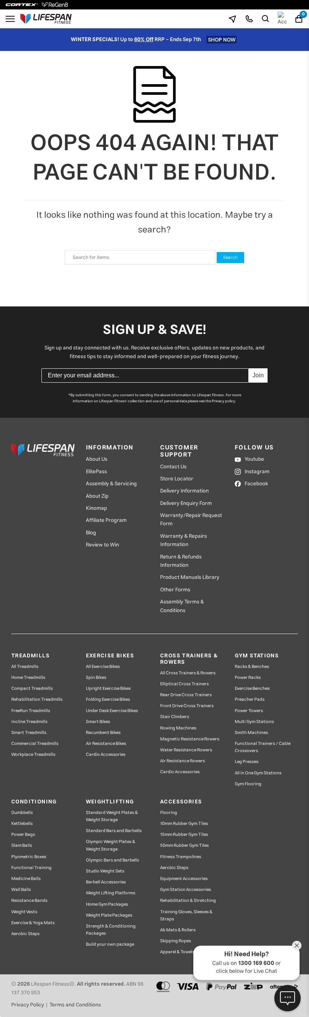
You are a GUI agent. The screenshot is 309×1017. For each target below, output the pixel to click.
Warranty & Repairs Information (183, 540)
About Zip (97, 496)
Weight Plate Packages (109, 915)
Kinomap (96, 508)
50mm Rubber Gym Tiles (184, 845)
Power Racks (248, 677)
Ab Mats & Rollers (178, 930)
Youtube (254, 459)
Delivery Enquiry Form (186, 503)
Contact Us (173, 467)
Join (258, 375)
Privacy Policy (27, 1005)
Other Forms (175, 590)
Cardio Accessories (105, 754)
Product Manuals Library (189, 577)
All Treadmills (24, 666)
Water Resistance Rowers (186, 750)
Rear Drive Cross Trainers (186, 695)
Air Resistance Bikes (106, 743)
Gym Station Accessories (185, 889)
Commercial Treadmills (34, 743)
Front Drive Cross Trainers (187, 705)
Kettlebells (22, 823)
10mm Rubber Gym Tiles (184, 823)
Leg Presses (247, 761)
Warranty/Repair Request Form (191, 519)
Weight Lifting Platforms (110, 893)
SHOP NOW (222, 39)
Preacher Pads (250, 699)
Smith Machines (251, 732)
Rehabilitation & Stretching (188, 900)
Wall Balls (21, 889)
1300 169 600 (256, 963)
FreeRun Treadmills (30, 710)
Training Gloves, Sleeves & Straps (186, 915)
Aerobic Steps (25, 933)
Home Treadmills (28, 677)
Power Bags (23, 834)
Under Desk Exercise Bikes (112, 710)
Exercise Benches (252, 688)
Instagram (257, 472)
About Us (96, 459)
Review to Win (102, 545)
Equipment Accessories (184, 878)
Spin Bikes (96, 677)
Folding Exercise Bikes (108, 699)
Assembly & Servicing (111, 484)
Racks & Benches (252, 666)
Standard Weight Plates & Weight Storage (112, 816)
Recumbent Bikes (103, 732)
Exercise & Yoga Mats (33, 922)
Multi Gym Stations (254, 721)
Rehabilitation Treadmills (37, 699)
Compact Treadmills (32, 688)
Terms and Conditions (75, 1005)
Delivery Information (184, 491)
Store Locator (176, 479)
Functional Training (31, 867)
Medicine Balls (26, 878)
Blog (91, 533)
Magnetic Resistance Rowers (189, 739)
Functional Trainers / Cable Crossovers (263, 747)
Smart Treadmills (28, 732)
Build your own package (110, 944)
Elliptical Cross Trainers (184, 684)
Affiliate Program (106, 520)
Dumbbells (22, 812)
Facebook (256, 484)
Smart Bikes (98, 721)
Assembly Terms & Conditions (182, 606)
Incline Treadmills (29, 721)
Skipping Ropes (175, 941)
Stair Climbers (174, 716)
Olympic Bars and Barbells (112, 860)
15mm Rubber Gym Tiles (184, 834)
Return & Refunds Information (181, 561)
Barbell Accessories (106, 882)
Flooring (168, 812)
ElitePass (96, 472)
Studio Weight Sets (105, 871)
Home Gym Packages (107, 904)
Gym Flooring (248, 784)
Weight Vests (24, 911)
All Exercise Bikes (103, 666)
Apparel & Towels (177, 951)
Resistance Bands (29, 900)
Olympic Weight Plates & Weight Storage (110, 845)
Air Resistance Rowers (182, 761)
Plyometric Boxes (28, 856)
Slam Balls (21, 845)
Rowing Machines (178, 728)
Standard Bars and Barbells (114, 830)
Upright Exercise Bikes (108, 688)
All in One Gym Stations (258, 773)
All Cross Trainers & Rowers (188, 673)
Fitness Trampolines (180, 856)
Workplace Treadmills (33, 754)
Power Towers (249, 710)
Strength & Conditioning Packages (111, 930)
